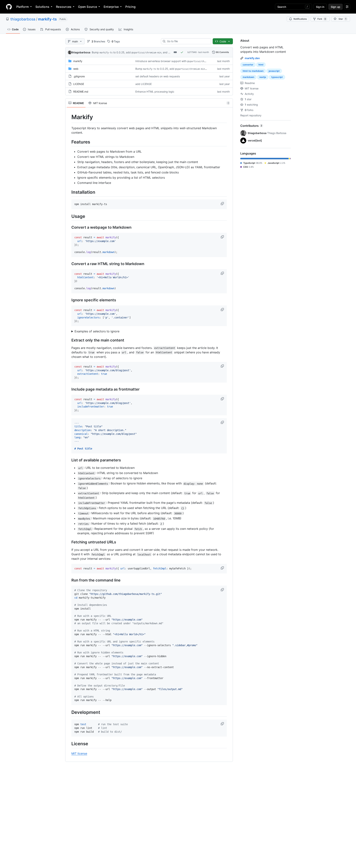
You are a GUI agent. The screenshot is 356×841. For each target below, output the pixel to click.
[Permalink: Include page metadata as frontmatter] (68, 389)
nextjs (262, 77)
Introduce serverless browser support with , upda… (178, 61)
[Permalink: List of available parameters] (68, 460)
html (260, 64)
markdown (248, 77)
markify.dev (252, 58)
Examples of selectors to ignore (97, 331)
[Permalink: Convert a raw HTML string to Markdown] (68, 263)
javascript (274, 71)
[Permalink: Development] (68, 712)
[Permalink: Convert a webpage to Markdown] (68, 227)
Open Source (87, 7)
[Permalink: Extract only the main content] (68, 340)
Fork (321, 18)
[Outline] (228, 103)
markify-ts (47, 19)
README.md (80, 91)
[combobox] (187, 41)
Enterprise (111, 7)
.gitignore (79, 76)
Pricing (130, 7)
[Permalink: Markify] (68, 117)
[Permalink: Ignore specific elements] (68, 300)
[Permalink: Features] (68, 141)
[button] (222, 203)
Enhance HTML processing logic (154, 91)
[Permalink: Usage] (68, 216)
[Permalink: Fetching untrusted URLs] (68, 542)
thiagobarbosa (22, 19)
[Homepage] (9, 7)
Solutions (42, 7)
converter (248, 64)
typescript (277, 77)
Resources (63, 7)
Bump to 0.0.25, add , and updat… (135, 52)
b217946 (192, 52)
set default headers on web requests (157, 76)
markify (77, 61)
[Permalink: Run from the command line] (68, 580)
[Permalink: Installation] (68, 192)
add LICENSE (143, 84)
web (75, 68)
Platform (22, 7)
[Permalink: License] (68, 743)
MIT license (79, 753)
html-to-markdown (253, 71)
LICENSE (78, 84)
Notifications (300, 18)
